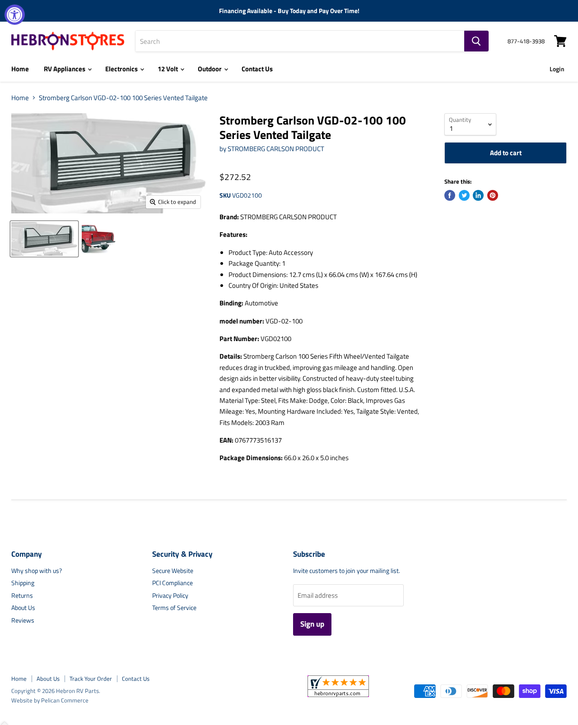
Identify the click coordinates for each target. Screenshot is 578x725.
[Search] (476, 41)
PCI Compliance (172, 582)
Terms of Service (174, 607)
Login (557, 69)
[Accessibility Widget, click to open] (15, 15)
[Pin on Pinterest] (492, 195)
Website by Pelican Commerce (50, 700)
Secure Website (172, 570)
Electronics (122, 69)
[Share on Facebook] (449, 195)
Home (20, 69)
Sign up (312, 624)
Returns (22, 595)
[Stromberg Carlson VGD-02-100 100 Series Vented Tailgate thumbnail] (44, 239)
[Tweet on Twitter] (464, 195)
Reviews (22, 620)
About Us (23, 607)
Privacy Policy (170, 595)
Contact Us (257, 69)
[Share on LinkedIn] (478, 195)
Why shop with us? (36, 570)
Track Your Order (91, 678)
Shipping (22, 582)
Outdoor (210, 69)
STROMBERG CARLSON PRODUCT (276, 148)
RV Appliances (65, 69)
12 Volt (168, 69)
